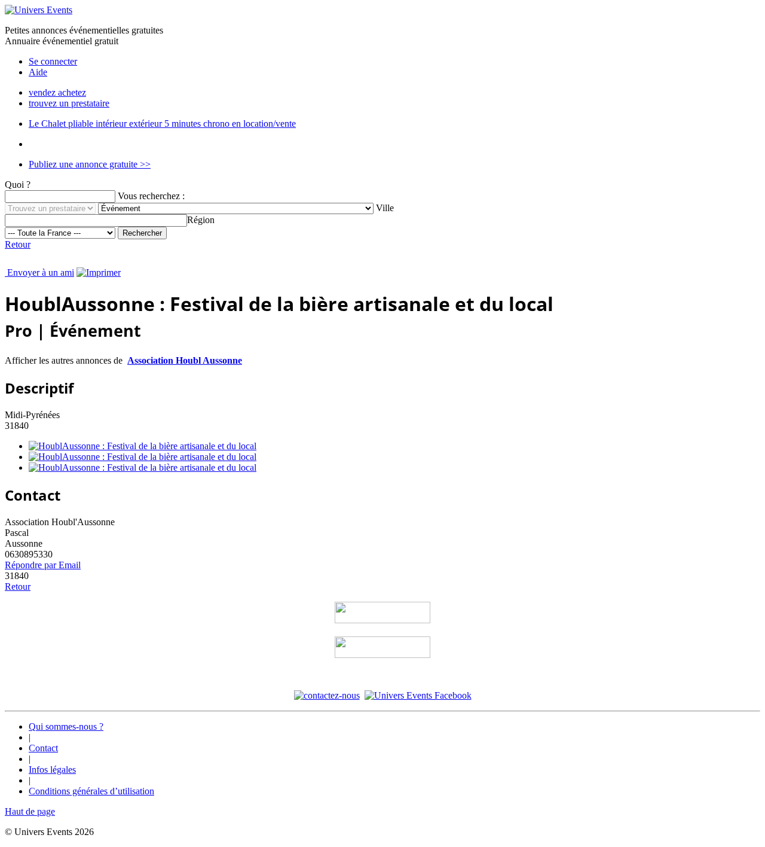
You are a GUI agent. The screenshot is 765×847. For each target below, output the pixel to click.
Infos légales (52, 769)
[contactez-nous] (327, 695)
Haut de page (30, 811)
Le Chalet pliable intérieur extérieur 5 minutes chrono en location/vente (162, 123)
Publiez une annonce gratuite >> (90, 164)
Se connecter (53, 61)
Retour (17, 244)
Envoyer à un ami (39, 272)
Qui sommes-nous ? (66, 726)
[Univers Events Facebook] (418, 695)
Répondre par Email (43, 565)
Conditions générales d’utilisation (91, 791)
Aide (38, 72)
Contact (43, 748)
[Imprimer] (98, 272)
